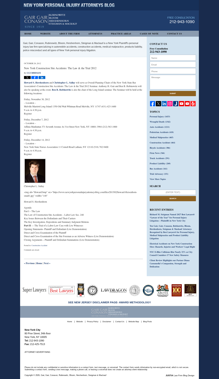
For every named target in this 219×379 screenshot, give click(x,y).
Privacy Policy (92, 322)
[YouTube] (181, 103)
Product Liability (160, 163)
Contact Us (174, 33)
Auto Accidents (160, 126)
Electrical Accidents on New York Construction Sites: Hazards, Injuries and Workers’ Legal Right (172, 245)
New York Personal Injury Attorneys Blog (51, 21)
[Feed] (170, 103)
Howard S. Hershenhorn (36, 82)
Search (172, 198)
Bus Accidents (158, 168)
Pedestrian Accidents (162, 132)
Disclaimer (106, 322)
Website (45, 33)
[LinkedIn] (164, 103)
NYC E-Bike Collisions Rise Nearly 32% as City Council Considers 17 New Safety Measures (171, 253)
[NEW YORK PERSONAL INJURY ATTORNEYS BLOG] (69, 5)
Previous (29, 263)
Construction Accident (39, 245)
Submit (173, 93)
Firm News (157, 153)
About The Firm (69, 33)
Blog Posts (147, 322)
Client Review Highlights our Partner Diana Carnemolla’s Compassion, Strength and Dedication (170, 263)
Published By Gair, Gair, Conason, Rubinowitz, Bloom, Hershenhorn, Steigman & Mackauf (180, 20)
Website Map (133, 322)
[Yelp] (193, 103)
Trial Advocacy (159, 173)
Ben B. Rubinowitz (62, 89)
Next (47, 263)
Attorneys (95, 33)
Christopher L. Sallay (64, 82)
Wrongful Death (160, 121)
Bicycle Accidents (160, 147)
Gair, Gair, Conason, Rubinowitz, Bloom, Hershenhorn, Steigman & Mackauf (73, 375)
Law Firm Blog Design (180, 375)
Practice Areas (121, 33)
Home (28, 33)
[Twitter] (158, 103)
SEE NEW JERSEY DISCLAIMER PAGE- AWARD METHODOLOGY (109, 302)
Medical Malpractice (161, 137)
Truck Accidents (160, 158)
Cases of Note (149, 33)
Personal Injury (160, 116)
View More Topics (158, 179)
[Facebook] (153, 103)
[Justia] (176, 103)
